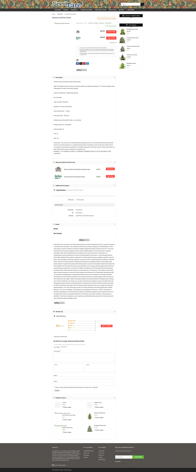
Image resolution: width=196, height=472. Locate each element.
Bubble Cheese (98, 402)
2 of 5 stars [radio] (62, 346)
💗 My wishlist (130, 10)
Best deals (86, 455)
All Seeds (121, 10)
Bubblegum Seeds (131, 63)
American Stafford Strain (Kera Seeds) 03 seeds (77, 169)
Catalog (85, 457)
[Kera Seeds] (81, 69)
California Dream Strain (133, 37)
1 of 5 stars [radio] (61, 346)
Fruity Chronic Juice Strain (68, 415)
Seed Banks (58, 10)
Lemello (64, 402)
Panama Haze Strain (67, 427)
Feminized (60, 14)
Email (55, 381)
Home (53, 14)
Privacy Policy (102, 459)
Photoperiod (101, 23)
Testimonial (101, 450)
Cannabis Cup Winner (87, 10)
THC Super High (108, 23)
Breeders (66, 10)
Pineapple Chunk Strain (100, 425)
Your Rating (57, 347)
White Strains (112, 10)
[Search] (142, 4)
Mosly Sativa (95, 23)
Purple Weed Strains (100, 10)
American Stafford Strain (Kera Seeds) (74, 177)
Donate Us (101, 455)
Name (56, 375)
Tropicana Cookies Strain (133, 46)
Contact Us (86, 453)
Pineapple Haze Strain (132, 29)
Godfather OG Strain (132, 55)
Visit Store (111, 31)
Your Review (57, 351)
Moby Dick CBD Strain (99, 413)
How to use (101, 453)
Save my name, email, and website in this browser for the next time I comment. (77, 387)
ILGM (128, 33)
